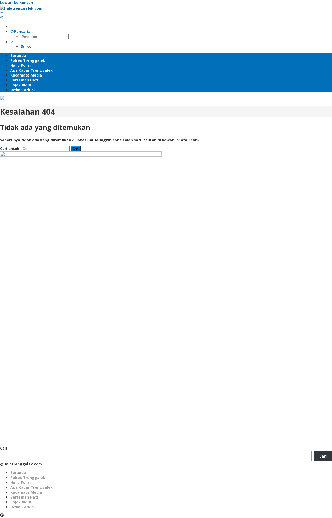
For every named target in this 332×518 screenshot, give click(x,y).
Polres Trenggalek (27, 477)
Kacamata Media (26, 492)
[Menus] (2, 13)
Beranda (18, 472)
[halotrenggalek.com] (21, 8)
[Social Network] (12, 41)
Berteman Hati (24, 497)
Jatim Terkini (22, 507)
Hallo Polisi (20, 482)
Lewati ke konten (16, 2)
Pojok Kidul (20, 502)
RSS (27, 46)
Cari (3, 448)
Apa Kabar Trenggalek (31, 487)
